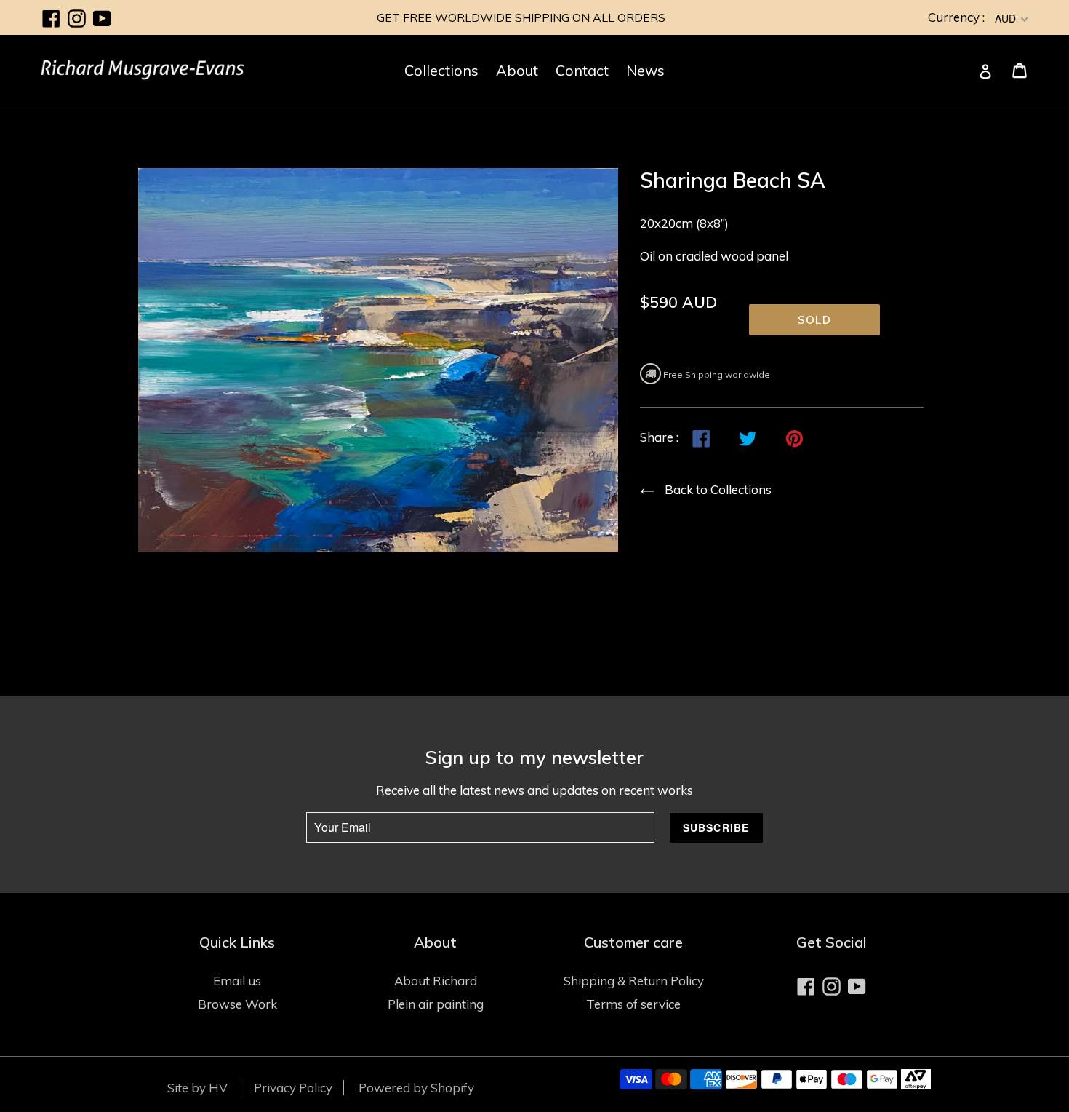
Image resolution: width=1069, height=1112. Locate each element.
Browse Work (237, 1004)
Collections (441, 70)
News (645, 70)
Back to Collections (718, 489)
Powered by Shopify (416, 1087)
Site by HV (197, 1087)
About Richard (435, 980)
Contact (582, 70)
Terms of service (633, 1004)
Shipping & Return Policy (634, 980)
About (517, 70)
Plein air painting (436, 1004)
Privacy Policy (293, 1087)
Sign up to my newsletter (534, 757)
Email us (237, 980)
